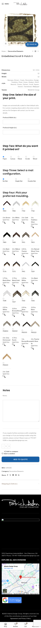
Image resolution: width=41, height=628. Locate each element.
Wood (35, 159)
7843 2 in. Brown (6, 214)
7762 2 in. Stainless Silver (34, 216)
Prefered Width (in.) (9, 117)
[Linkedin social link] (18, 475)
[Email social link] (13, 475)
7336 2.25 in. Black (33, 305)
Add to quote (20, 459)
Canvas (12, 159)
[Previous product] (32, 51)
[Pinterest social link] (16, 475)
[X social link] (10, 475)
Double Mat (32, 181)
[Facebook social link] (7, 475)
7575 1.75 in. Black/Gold (16, 275)
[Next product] (38, 51)
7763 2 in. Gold (25, 214)
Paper (5, 159)
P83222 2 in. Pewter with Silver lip (35, 337)
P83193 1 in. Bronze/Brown (26, 336)
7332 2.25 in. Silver (24, 305)
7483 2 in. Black (6, 245)
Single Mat (19, 181)
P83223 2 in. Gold (6, 368)
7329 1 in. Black (34, 274)
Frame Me (33, 44)
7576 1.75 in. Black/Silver (7, 275)
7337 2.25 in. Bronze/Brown (17, 306)
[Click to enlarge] (5, 43)
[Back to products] (35, 51)
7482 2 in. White (15, 214)
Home (4, 51)
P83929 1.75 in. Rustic (14, 335)
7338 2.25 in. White (5, 305)
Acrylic (27, 159)
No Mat (5, 181)
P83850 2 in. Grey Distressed (6, 335)
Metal (20, 159)
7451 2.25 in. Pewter (24, 246)
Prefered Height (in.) (10, 127)
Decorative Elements (15, 51)
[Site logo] (20, 4)
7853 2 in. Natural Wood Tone (35, 246)
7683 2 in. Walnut (16, 245)
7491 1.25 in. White (24, 275)
